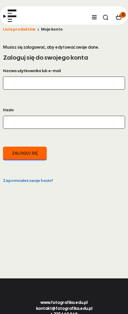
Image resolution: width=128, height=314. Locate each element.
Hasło (8, 109)
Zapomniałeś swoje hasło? (28, 180)
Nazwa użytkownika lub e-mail (32, 70)
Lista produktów (19, 29)
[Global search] (105, 17)
